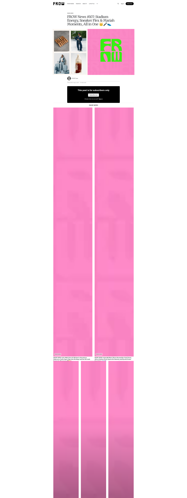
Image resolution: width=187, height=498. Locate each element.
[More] (97, 3)
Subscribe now (93, 95)
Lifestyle (91, 3)
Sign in (122, 3)
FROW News (70, 3)
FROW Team (75, 78)
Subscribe (129, 3)
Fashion (78, 3)
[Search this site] (118, 3)
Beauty (85, 3)
